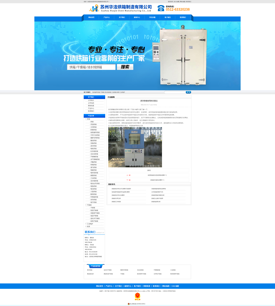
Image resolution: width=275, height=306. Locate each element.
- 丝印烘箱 (93, 199)
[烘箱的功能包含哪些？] (157, 180)
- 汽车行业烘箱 (94, 135)
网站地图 (182, 1)
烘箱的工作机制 (116, 201)
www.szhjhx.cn (143, 291)
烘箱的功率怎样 (116, 198)
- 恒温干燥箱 (93, 210)
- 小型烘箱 (93, 191)
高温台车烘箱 (174, 274)
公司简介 (91, 100)
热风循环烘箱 (96, 92)
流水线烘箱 (108, 92)
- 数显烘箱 (93, 194)
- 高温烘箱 (93, 124)
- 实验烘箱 (93, 143)
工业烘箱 (114, 92)
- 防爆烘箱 (93, 130)
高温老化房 (107, 270)
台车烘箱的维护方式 (157, 192)
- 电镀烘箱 (93, 170)
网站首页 (91, 17)
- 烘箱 (91, 122)
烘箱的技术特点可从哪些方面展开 (121, 188)
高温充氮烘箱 (141, 274)
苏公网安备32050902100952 (137, 304)
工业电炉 (122, 92)
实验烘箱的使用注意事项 (158, 188)
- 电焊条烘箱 (93, 173)
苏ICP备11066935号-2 (111, 291)
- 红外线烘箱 (93, 151)
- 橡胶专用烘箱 (94, 138)
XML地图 (175, 286)
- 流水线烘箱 (93, 181)
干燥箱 (102, 92)
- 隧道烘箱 (93, 140)
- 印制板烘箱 (93, 197)
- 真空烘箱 (93, 146)
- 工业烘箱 (93, 178)
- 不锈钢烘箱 (93, 156)
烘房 (118, 92)
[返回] (149, 170)
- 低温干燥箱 (93, 216)
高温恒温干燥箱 (124, 270)
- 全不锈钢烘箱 (94, 159)
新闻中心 (137, 17)
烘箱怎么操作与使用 (157, 198)
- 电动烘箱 (93, 189)
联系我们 (188, 1)
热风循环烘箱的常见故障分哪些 (121, 192)
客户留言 (168, 17)
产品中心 (107, 17)
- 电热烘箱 (93, 186)
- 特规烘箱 (93, 165)
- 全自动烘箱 (93, 154)
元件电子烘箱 (174, 270)
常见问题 (152, 17)
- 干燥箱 (92, 208)
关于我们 (122, 17)
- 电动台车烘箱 (94, 183)
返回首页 (170, 1)
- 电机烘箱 (93, 148)
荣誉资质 (91, 106)
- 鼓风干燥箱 (93, 221)
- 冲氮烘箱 (93, 162)
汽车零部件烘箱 (124, 274)
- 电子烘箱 (93, 202)
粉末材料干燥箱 (158, 270)
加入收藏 (176, 1)
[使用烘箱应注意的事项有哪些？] (157, 175)
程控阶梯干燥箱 (91, 274)
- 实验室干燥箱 (94, 213)
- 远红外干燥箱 (94, 218)
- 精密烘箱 (93, 175)
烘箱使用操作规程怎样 (157, 195)
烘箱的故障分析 (155, 201)
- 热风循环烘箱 (94, 132)
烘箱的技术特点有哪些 (118, 195)
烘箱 (88, 119)
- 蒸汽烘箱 (93, 167)
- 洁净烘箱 (93, 127)
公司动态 (91, 103)
